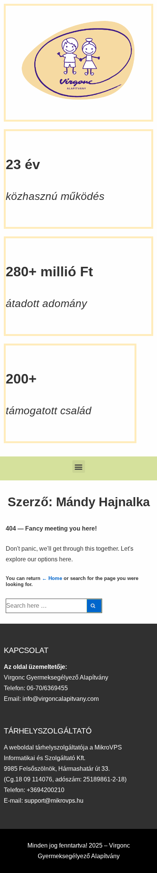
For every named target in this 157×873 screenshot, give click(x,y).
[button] (78, 466)
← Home (52, 578)
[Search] (94, 606)
